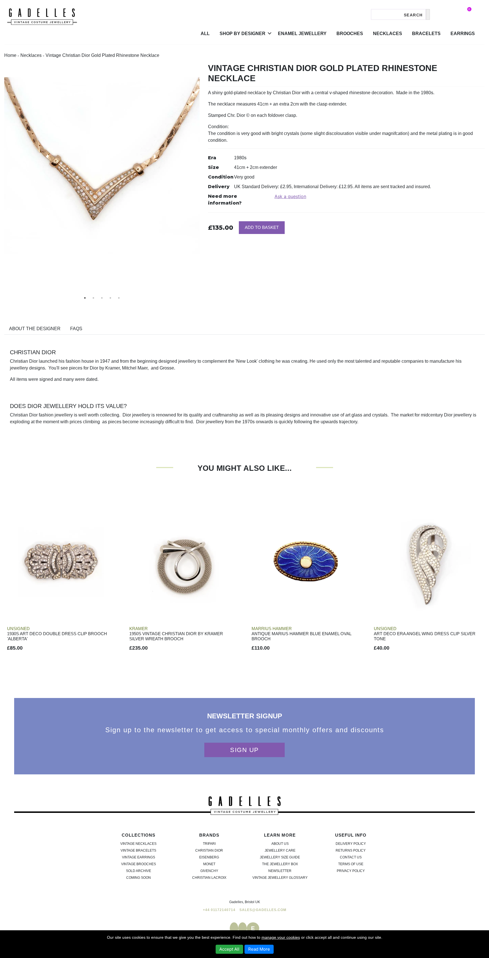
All (205, 33)
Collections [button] (138, 835)
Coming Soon (138, 878)
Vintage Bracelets (138, 850)
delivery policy (351, 844)
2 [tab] (93, 298)
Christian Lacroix (209, 878)
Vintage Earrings (138, 857)
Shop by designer (242, 33)
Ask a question (290, 196)
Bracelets (426, 33)
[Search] (428, 14)
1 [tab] (85, 298)
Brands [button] (209, 835)
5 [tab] (119, 298)
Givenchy (209, 871)
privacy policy (351, 871)
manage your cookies (280, 937)
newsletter (279, 871)
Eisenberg (209, 857)
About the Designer (35, 328)
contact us (351, 857)
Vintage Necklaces (138, 844)
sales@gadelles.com (262, 910)
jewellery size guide (280, 857)
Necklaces (387, 33)
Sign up (244, 749)
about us (280, 844)
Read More (259, 949)
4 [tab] (110, 298)
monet (209, 864)
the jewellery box (280, 864)
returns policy (351, 850)
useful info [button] (350, 835)
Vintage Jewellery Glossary (280, 878)
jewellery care (280, 850)
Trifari (209, 844)
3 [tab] (102, 298)
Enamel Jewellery (302, 33)
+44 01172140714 (219, 910)
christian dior (209, 850)
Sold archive (138, 871)
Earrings (463, 33)
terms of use (350, 864)
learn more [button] (280, 835)
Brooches (349, 33)
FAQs (76, 328)
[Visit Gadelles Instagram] (242, 928)
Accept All (229, 949)
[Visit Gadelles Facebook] (234, 928)
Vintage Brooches (138, 864)
